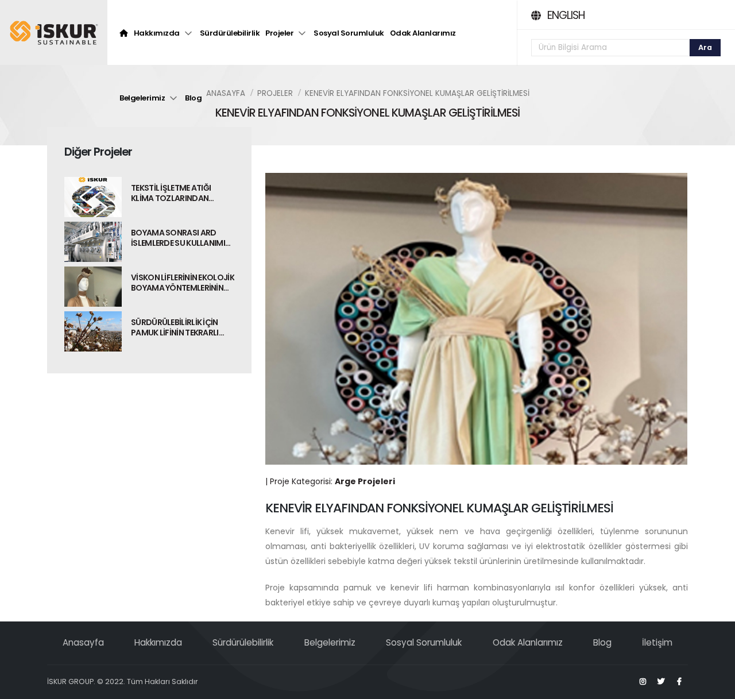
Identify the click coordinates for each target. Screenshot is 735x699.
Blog (193, 97)
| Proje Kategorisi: (330, 481)
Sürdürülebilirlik (230, 33)
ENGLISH (566, 15)
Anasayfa (225, 93)
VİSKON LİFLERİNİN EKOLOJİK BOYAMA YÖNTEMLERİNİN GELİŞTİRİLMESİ (182, 282)
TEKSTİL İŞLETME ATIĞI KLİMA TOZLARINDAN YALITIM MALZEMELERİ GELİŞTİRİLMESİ (171, 193)
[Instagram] (643, 682)
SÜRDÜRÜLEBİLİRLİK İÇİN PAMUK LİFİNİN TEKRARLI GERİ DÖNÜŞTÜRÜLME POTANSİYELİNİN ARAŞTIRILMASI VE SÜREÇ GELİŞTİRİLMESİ (177, 327)
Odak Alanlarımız (423, 33)
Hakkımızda (157, 33)
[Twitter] (661, 682)
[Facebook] (679, 682)
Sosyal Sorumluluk (349, 33)
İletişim (657, 642)
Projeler (279, 33)
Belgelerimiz (142, 97)
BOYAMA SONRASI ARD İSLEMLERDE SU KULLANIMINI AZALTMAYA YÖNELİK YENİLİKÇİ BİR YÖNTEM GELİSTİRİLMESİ (182, 237)
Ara (705, 47)
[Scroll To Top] (715, 686)
